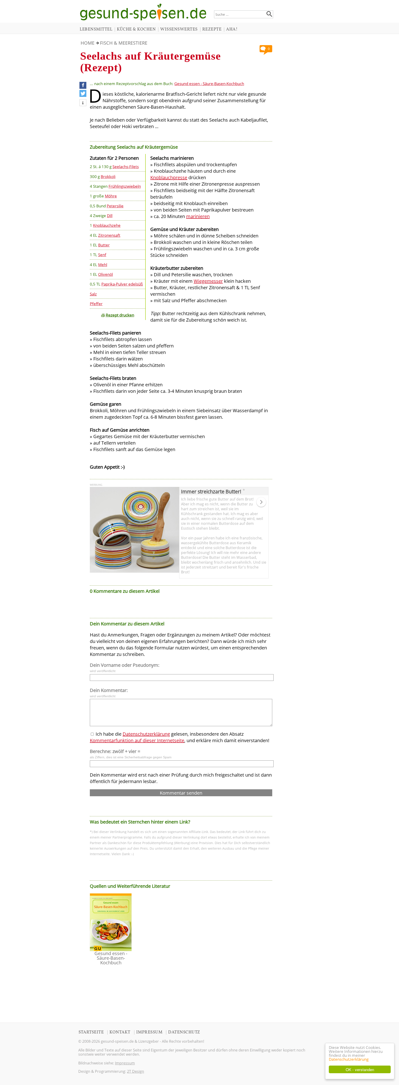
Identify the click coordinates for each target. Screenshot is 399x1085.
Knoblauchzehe (107, 225)
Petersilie (115, 206)
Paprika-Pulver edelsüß (122, 284)
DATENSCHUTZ (184, 1032)
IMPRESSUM (149, 1032)
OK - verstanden (360, 1069)
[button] (82, 85)
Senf (102, 254)
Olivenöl (105, 274)
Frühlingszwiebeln (125, 186)
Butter (104, 245)
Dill (109, 215)
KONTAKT (119, 1032)
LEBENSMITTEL (96, 29)
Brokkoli (108, 176)
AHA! (232, 29)
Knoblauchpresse (168, 177)
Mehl (102, 264)
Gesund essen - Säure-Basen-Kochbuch (209, 83)
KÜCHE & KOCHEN (136, 29)
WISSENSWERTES (179, 29)
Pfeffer (96, 303)
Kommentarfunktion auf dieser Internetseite (137, 740)
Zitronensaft (109, 235)
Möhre (111, 196)
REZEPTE (212, 29)
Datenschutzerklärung (349, 1059)
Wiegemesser (208, 281)
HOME (87, 43)
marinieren (198, 216)
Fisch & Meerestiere (123, 43)
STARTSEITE (91, 1032)
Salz (93, 294)
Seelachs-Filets (125, 166)
